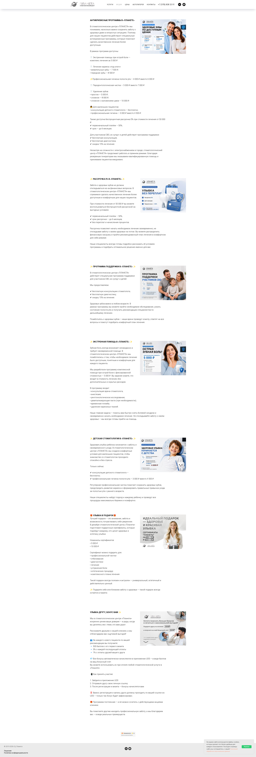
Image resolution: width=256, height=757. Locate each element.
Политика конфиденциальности (16, 753)
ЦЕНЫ (127, 4)
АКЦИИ (119, 4)
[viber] (184, 4)
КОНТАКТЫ (151, 4)
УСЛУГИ (110, 4)
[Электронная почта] (129, 748)
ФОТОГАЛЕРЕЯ (138, 4)
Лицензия (7, 751)
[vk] (179, 4)
